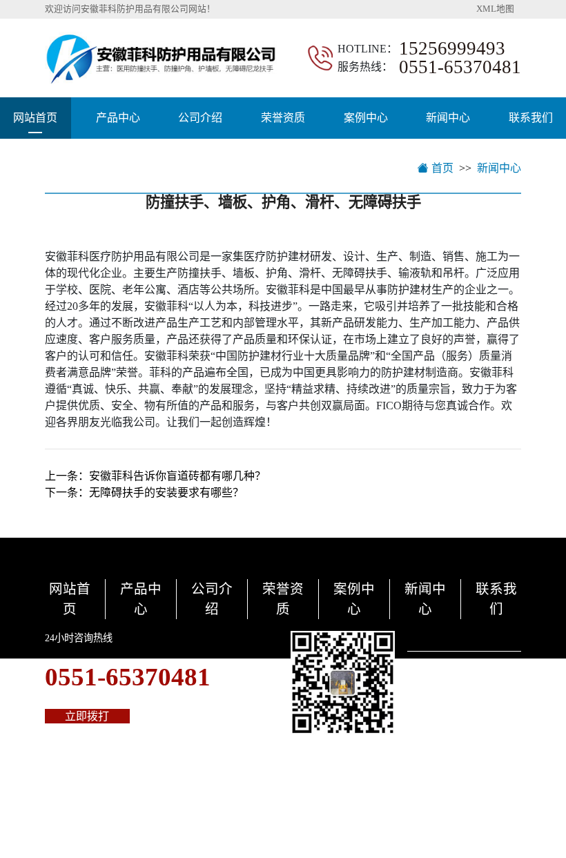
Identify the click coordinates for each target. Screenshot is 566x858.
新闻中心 (448, 118)
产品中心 (118, 118)
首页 (441, 168)
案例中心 (366, 118)
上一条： (155, 476)
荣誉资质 (283, 118)
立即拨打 (87, 716)
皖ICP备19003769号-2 (304, 811)
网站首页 (35, 118)
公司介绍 (200, 118)
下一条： (144, 492)
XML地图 (495, 9)
